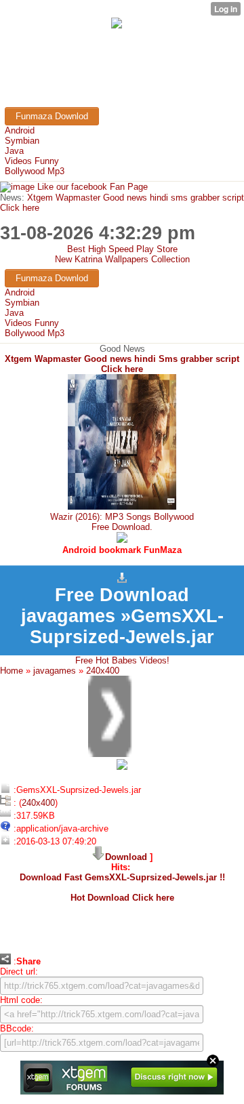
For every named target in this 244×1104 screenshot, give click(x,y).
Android (20, 130)
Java (14, 151)
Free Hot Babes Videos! (122, 660)
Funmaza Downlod (52, 116)
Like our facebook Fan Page (91, 187)
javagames (54, 671)
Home (11, 671)
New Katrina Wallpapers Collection (122, 259)
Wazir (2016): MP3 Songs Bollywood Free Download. (122, 522)
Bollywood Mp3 (34, 171)
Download (126, 857)
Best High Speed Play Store (122, 249)
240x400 (102, 671)
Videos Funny (32, 161)
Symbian (22, 141)
